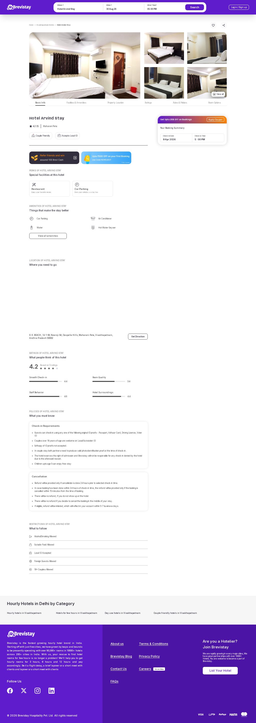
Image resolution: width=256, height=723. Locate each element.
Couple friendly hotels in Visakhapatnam (175, 613)
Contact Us (118, 669)
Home (31, 25)
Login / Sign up (239, 7)
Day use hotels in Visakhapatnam (122, 613)
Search (194, 7)
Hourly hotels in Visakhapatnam (24, 613)
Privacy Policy (149, 656)
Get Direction (137, 336)
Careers (145, 669)
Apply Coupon (215, 119)
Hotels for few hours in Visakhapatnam (76, 613)
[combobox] (77, 9)
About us (117, 644)
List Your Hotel (220, 670)
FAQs (114, 681)
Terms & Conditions (153, 644)
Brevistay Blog (121, 656)
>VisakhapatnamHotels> (45, 25)
